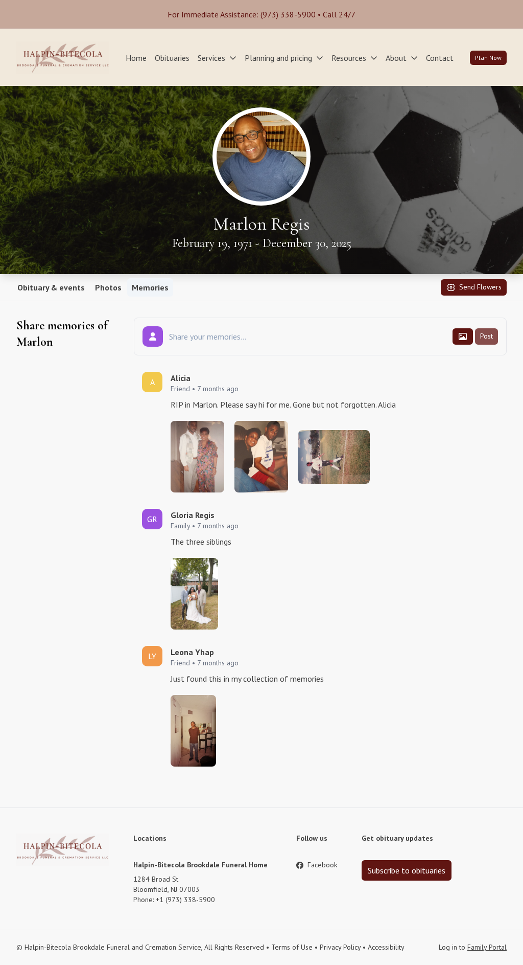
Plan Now (488, 57)
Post (486, 336)
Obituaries (172, 58)
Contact (440, 58)
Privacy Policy (340, 947)
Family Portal (487, 947)
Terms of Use (292, 947)
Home (136, 58)
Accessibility (386, 947)
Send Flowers (480, 286)
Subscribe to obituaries (406, 870)
